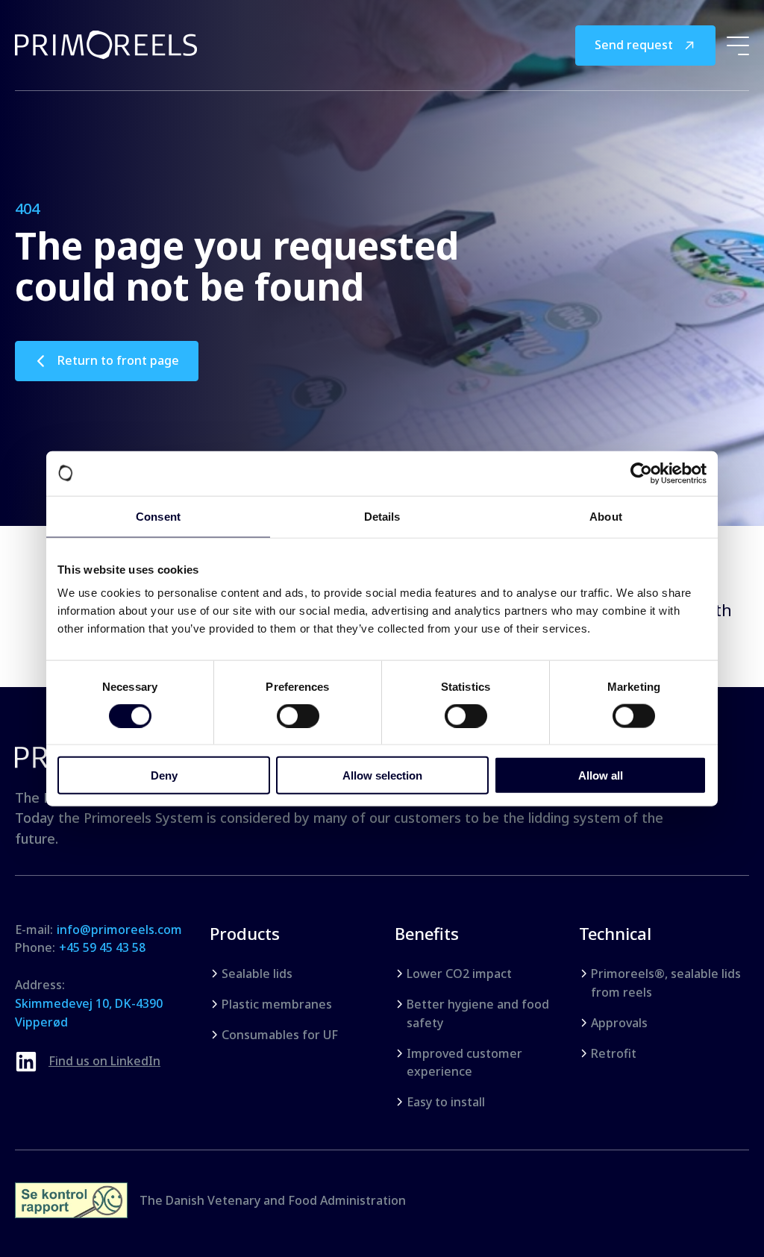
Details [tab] (382, 516)
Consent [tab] (158, 516)
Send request (634, 45)
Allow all (600, 775)
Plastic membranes (277, 1004)
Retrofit (613, 1053)
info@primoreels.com (119, 929)
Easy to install (446, 1102)
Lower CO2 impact (459, 973)
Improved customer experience (464, 1062)
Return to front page (118, 360)
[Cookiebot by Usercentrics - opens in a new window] (641, 473)
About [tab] (605, 516)
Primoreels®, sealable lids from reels (666, 982)
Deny (164, 775)
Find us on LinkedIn (104, 1061)
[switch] (298, 715)
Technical (615, 933)
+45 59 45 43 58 (102, 947)
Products (245, 933)
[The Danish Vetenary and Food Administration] (71, 1200)
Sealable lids (257, 973)
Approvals (619, 1023)
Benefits (427, 933)
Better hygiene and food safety (478, 1013)
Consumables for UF (280, 1034)
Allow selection (382, 775)
